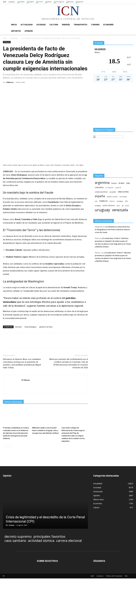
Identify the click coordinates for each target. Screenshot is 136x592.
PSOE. (127, 205)
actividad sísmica (41, 540)
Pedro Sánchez (109, 205)
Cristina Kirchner (101, 192)
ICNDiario (10, 82)
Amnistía (18, 327)
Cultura (53, 24)
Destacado (14, 38)
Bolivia (114, 183)
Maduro (103, 200)
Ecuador (113, 192)
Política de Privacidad (114, 576)
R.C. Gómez (10, 525)
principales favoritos (49, 536)
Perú (118, 205)
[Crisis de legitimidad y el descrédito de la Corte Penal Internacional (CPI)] (45, 505)
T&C (126, 576)
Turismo (95, 24)
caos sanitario (15, 540)
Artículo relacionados (13, 402)
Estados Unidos (112, 197)
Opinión (29, 31)
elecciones (123, 191)
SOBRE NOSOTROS (47, 561)
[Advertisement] (113, 106)
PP (123, 205)
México (112, 201)
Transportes (80, 24)
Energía (66, 24)
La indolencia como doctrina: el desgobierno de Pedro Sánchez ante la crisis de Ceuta (112, 229)
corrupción (109, 188)
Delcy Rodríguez (31, 327)
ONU (126, 201)
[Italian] (48, 2)
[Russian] (70, 2)
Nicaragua (120, 201)
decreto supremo (18, 536)
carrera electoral (69, 540)
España (100, 196)
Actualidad (27, 24)
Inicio (14, 24)
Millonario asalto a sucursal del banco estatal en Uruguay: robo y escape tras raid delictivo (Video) (45, 430)
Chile (128, 183)
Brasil (121, 183)
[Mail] (23, 385)
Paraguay (98, 205)
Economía (108, 24)
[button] (130, 25)
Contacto (11, 2)
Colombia (99, 187)
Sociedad (41, 24)
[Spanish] (79, 2)
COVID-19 (118, 188)
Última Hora (98, 499)
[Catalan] (21, 2)
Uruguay (102, 209)
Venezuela (120, 209)
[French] (39, 2)
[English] (30, 2)
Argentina (102, 182)
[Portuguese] (59, 2)
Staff (4, 2)
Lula (96, 201)
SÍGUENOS (99, 561)
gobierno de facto (46, 327)
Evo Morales (123, 197)
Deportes (16, 31)
